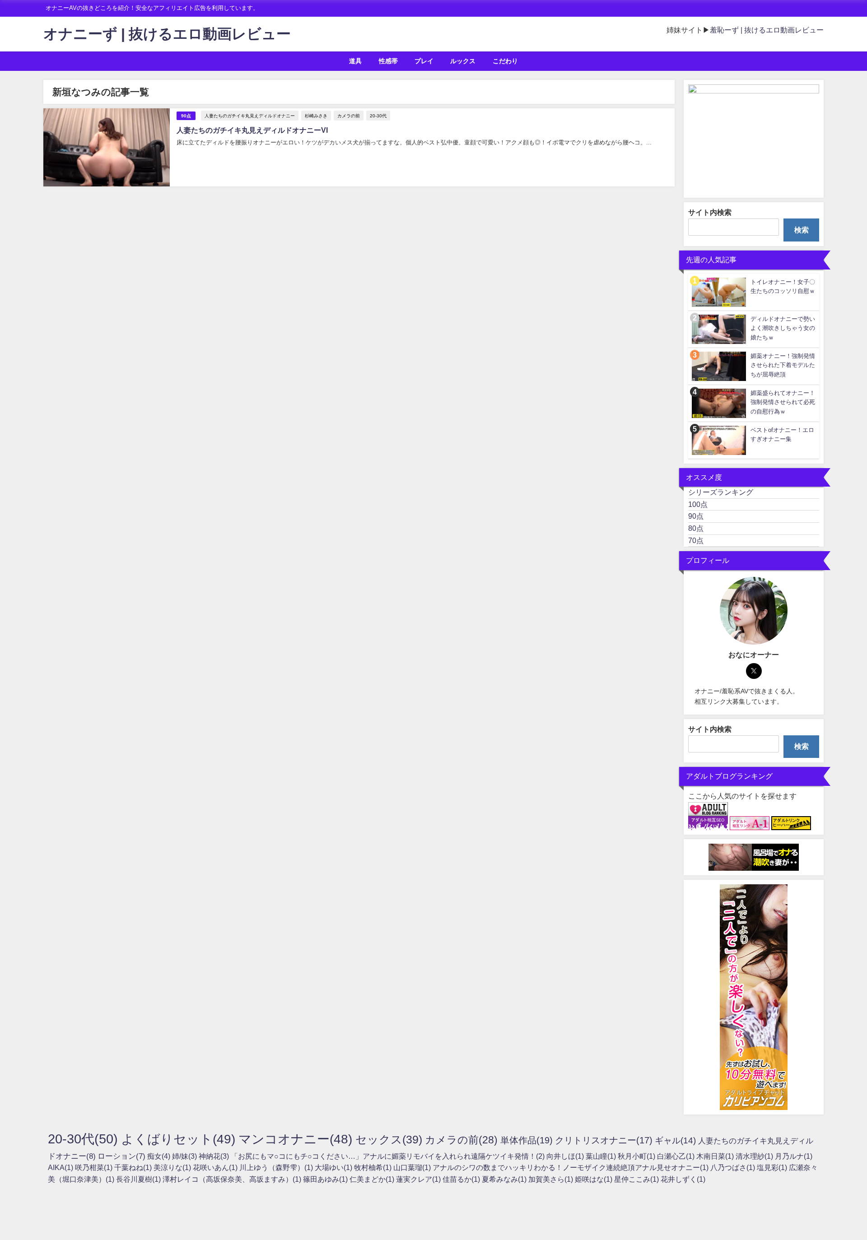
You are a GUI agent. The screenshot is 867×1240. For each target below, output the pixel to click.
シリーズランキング (720, 492)
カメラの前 (348, 115)
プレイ (424, 61)
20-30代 (378, 115)
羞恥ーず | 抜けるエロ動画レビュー (767, 29)
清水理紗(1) (755, 1156)
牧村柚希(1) (373, 1167)
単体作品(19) (527, 1140)
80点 (696, 528)
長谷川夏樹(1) (139, 1179)
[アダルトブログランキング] (708, 809)
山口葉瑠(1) (413, 1167)
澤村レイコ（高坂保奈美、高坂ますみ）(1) (233, 1179)
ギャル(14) (676, 1140)
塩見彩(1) (773, 1167)
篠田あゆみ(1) (326, 1179)
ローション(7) (122, 1156)
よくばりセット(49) (179, 1139)
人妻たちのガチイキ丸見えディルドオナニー (250, 115)
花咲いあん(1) (216, 1167)
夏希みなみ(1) (505, 1179)
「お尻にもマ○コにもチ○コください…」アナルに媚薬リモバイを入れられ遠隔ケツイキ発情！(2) (388, 1156)
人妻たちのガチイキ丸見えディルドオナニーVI (252, 130)
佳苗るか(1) (462, 1179)
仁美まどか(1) (373, 1179)
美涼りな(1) (173, 1167)
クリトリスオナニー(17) (605, 1140)
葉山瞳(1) (602, 1156)
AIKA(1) (61, 1167)
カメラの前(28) (462, 1140)
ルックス (462, 61)
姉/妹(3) (185, 1156)
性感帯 (388, 61)
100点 (698, 504)
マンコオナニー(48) (296, 1139)
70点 (696, 540)
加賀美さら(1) (551, 1179)
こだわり (505, 61)
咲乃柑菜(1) (94, 1167)
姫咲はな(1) (594, 1179)
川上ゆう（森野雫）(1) (277, 1167)
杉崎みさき (316, 115)
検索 (801, 229)
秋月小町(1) (637, 1156)
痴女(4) (159, 1156)
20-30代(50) (84, 1138)
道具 (355, 61)
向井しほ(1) (566, 1156)
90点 (186, 116)
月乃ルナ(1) (793, 1156)
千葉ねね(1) (134, 1167)
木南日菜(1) (716, 1156)
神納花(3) (215, 1156)
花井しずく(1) (683, 1179)
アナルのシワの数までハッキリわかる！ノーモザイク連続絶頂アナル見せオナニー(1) (571, 1167)
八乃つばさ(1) (733, 1167)
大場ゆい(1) (334, 1167)
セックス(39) (390, 1139)
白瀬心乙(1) (676, 1156)
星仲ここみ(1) (637, 1179)
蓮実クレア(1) (419, 1179)
